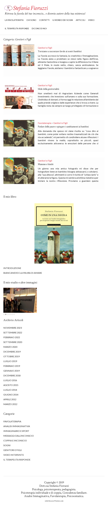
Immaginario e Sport (16, 431)
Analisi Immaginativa (16, 426)
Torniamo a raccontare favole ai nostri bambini (60, 51)
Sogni (7, 445)
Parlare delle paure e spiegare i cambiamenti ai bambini (63, 126)
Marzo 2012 (10, 404)
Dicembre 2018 (12, 375)
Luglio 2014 (10, 389)
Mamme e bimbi (45, 164)
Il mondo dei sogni (62, 20)
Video (91, 20)
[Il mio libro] (54, 233)
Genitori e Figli (45, 47)
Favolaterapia (44, 123)
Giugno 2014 (10, 394)
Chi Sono (31, 20)
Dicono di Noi (39, 28)
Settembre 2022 (12, 332)
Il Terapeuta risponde (16, 459)
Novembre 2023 (12, 327)
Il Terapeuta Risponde (17, 28)
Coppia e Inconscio (15, 440)
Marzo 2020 (10, 346)
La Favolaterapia (14, 20)
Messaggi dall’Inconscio (18, 435)
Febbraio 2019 (11, 366)
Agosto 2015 (10, 385)
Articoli (80, 20)
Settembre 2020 (12, 342)
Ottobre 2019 (11, 356)
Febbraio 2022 (11, 337)
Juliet (47, 501)
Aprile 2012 (9, 399)
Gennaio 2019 (11, 370)
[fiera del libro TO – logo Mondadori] (20, 300)
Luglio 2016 (10, 380)
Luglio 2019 (10, 361)
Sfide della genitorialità (48, 89)
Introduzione (12, 268)
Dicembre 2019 (12, 351)
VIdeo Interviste (13, 454)
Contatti (44, 20)
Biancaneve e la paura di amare (22, 272)
